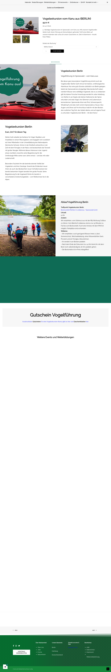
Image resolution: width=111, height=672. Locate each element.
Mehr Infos (8, 424)
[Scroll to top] (107, 669)
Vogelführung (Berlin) (7, 601)
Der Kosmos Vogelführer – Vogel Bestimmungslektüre (15, 511)
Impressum (90, 652)
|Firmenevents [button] (63, 2)
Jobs (39, 650)
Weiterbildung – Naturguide (9, 421)
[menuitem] (28, 2)
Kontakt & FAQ (72, 647)
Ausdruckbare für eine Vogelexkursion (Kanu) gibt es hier (46, 321)
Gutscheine (72, 34)
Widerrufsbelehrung (93, 657)
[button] (16, 38)
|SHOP (83, 2)
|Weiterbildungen (50, 2)
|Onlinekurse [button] (74, 2)
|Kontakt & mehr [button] (91, 2)
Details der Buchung (50, 43)
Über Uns (41, 647)
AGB (88, 647)
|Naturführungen (37, 2)
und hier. (80, 321)
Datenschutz (91, 650)
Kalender (28, 2)
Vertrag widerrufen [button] (21, 652)
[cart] (107, 2)
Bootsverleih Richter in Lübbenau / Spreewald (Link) (79, 210)
